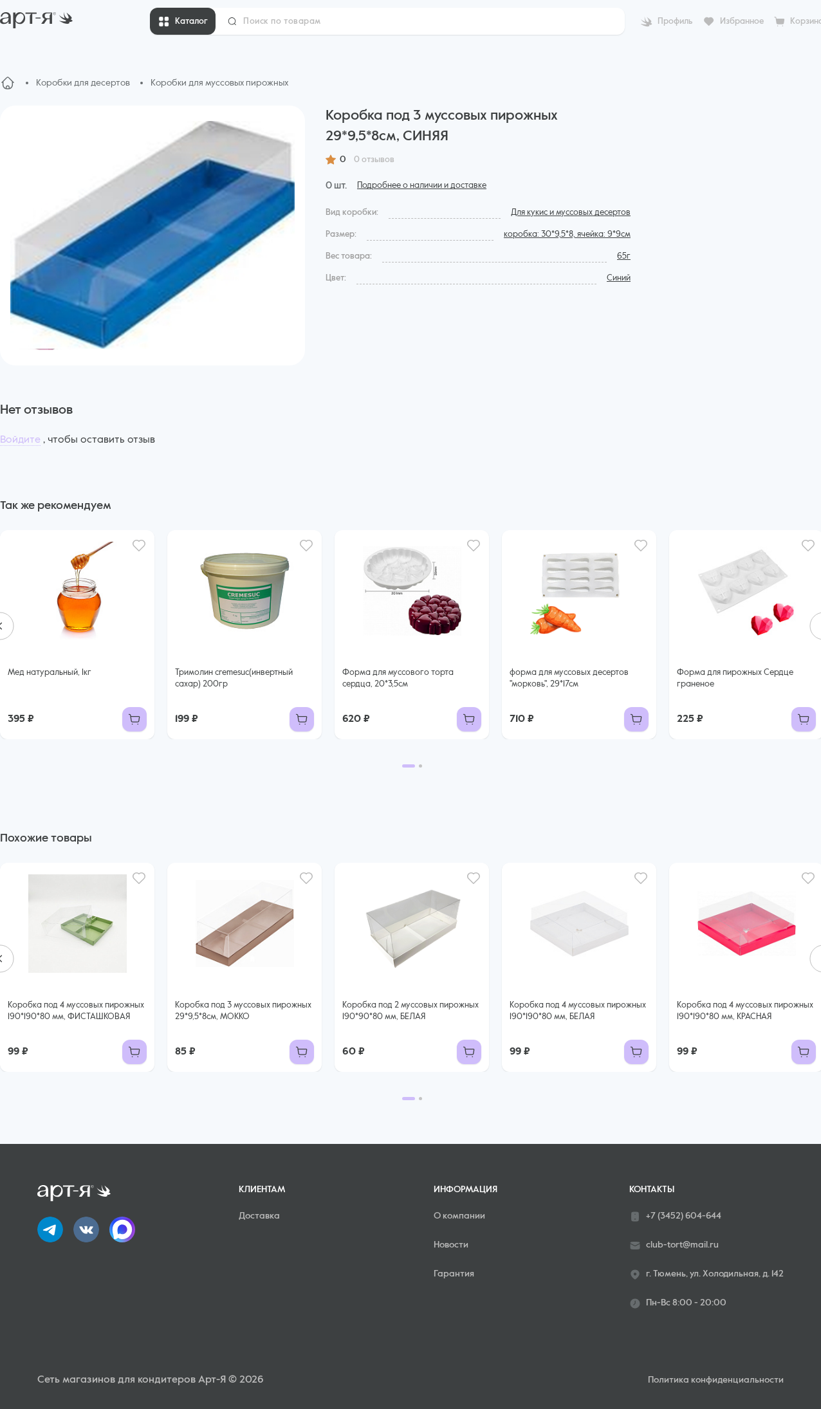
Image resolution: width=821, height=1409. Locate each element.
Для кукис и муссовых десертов (571, 212)
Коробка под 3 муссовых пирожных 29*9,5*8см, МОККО (243, 1011)
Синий (619, 278)
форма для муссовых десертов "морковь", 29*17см (569, 678)
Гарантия (454, 1273)
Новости (451, 1244)
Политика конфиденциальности (716, 1380)
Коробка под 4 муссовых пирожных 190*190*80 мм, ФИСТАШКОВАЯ (76, 1011)
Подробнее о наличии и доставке (421, 185)
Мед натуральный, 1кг (49, 672)
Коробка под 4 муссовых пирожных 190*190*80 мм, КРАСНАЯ (745, 1011)
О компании (459, 1215)
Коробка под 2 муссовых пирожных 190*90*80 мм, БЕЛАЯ (410, 1011)
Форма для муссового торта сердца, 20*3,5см (398, 678)
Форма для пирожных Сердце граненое (735, 678)
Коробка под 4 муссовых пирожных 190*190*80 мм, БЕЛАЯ (578, 1011)
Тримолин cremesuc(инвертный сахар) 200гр (234, 678)
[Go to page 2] (420, 766)
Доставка (259, 1215)
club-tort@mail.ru (682, 1244)
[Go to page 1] (408, 766)
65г (624, 256)
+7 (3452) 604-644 (683, 1215)
